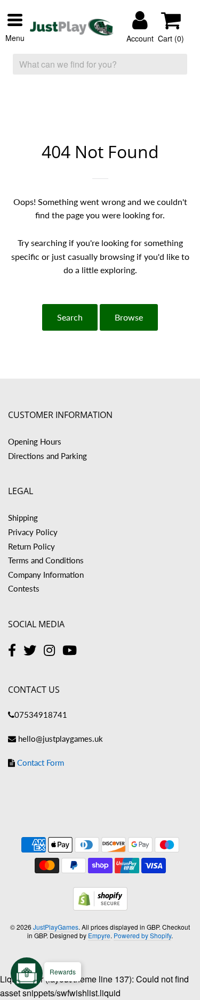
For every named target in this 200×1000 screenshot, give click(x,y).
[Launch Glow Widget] (27, 973)
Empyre (99, 935)
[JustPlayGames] (72, 27)
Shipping (23, 517)
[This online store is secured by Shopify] (100, 907)
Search (70, 317)
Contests (23, 588)
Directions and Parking (47, 456)
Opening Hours (34, 441)
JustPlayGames (55, 926)
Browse (129, 317)
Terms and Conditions (46, 560)
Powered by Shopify (142, 935)
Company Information (46, 574)
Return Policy (31, 546)
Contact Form (40, 762)
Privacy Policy (33, 532)
